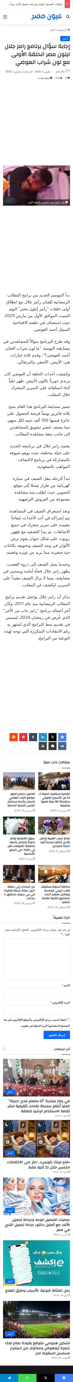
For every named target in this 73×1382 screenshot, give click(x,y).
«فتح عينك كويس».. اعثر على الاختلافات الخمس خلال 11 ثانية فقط (38, 1164)
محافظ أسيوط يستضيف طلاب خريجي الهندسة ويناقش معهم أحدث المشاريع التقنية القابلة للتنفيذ (55, 894)
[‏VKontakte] (62, 746)
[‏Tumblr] (33, 737)
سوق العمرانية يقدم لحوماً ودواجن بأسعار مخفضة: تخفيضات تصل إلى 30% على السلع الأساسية (21, 846)
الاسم (66, 985)
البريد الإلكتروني (60, 1002)
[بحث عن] (68, 18)
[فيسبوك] (62, 737)
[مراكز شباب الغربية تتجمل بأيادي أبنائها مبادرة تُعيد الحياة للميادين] (54, 826)
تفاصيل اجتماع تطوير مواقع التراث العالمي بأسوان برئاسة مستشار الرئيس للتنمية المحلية (21, 799)
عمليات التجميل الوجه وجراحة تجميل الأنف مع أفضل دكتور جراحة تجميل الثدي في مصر (37, 1224)
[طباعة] (43, 746)
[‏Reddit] (14, 737)
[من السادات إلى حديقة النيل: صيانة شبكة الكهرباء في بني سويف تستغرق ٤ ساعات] (19, 874)
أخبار (52, 29)
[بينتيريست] (23, 737)
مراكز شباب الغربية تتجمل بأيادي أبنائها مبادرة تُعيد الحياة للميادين (55, 842)
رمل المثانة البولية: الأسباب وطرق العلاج (37, 1290)
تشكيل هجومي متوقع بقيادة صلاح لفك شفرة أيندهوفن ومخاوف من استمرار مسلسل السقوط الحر (37, 1348)
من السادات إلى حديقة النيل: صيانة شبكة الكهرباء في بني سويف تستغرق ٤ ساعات (19, 892)
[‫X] (52, 737)
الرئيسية (62, 29)
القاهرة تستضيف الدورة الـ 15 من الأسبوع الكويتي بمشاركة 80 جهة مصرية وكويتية (54, 799)
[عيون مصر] (46, 16)
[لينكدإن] (43, 737)
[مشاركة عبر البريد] (52, 746)
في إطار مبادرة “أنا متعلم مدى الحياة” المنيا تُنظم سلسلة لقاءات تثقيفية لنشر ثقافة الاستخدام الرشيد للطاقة (39, 1106)
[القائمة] (5, 18)
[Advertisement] (36, 123)
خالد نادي (60, 71)
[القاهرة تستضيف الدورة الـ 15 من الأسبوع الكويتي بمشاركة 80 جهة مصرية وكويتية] (54, 781)
